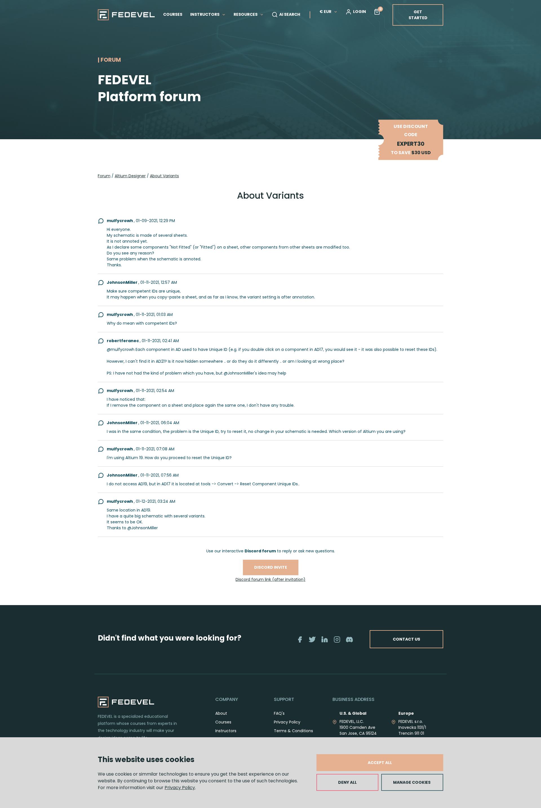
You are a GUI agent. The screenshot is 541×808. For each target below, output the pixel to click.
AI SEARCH (289, 14)
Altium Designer (130, 176)
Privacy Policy (180, 787)
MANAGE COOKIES (412, 782)
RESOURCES (246, 14)
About (221, 713)
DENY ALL (347, 782)
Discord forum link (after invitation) (270, 579)
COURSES (172, 14)
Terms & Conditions (293, 731)
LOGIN (359, 11)
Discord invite (270, 567)
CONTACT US (406, 639)
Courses (223, 722)
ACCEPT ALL (380, 762)
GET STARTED (418, 15)
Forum (104, 176)
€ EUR (325, 11)
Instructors (225, 731)
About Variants (164, 176)
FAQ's (279, 713)
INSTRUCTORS (205, 14)
